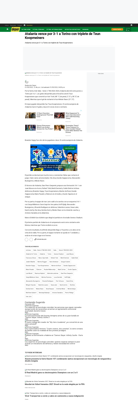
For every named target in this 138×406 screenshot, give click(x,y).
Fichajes (19, 25)
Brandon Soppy (30, 265)
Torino (49, 254)
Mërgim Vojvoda (31, 285)
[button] (128, 30)
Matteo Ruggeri (42, 262)
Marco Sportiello (43, 258)
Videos (7, 25)
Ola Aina (72, 285)
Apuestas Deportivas (72, 29)
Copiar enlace (41, 239)
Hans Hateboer (53, 262)
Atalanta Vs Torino (31, 254)
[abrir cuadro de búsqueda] (131, 25)
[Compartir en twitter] (31, 239)
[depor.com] (15, 29)
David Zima (69, 281)
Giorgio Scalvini (65, 262)
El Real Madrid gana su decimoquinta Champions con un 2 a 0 (51, 373)
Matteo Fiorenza (46, 277)
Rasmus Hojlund (40, 273)
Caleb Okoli (74, 258)
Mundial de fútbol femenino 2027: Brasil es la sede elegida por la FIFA (54, 384)
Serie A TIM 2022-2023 (65, 250)
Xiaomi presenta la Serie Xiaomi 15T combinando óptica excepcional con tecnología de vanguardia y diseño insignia (68, 360)
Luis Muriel (29, 273)
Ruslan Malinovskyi (49, 269)
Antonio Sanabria (57, 292)
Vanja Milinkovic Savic (32, 277)
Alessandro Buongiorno (33, 281)
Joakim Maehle (30, 262)
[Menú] (7, 29)
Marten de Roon (56, 265)
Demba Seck (30, 289)
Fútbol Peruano (38, 29)
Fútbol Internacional (54, 29)
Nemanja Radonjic (44, 292)
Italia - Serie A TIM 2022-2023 (42, 250)
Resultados (117, 29)
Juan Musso (70, 254)
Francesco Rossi (31, 258)
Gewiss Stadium (59, 254)
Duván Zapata (72, 269)
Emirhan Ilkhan (60, 289)
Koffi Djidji (67, 277)
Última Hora (26, 29)
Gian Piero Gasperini (67, 273)
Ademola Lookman (52, 273)
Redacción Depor (30, 85)
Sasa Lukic (54, 285)
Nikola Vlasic (40, 289)
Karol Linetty (63, 285)
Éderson (39, 269)
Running (86, 29)
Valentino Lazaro (43, 285)
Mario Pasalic (30, 269)
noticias (28, 250)
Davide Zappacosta (69, 265)
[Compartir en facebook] (26, 239)
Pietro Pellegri (69, 292)
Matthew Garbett (31, 292)
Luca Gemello (58, 277)
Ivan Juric (29, 296)
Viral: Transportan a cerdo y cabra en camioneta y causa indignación (54, 396)
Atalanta (42, 254)
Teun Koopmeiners (43, 265)
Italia (54, 250)
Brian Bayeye (50, 289)
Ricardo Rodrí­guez (47, 281)
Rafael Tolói (54, 258)
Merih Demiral (65, 258)
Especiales (13, 25)
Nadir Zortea (61, 269)
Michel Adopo (72, 289)
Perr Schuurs (60, 281)
